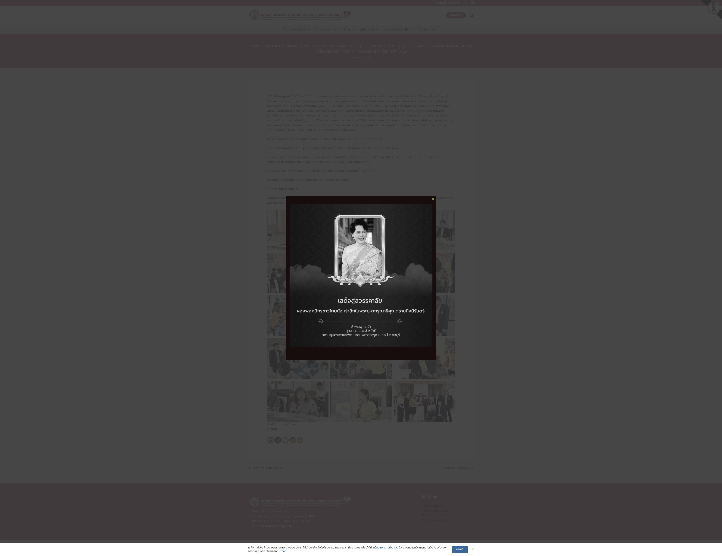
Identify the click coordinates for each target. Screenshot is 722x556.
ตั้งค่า (283, 551)
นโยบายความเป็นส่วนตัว (387, 548)
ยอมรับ (460, 549)
